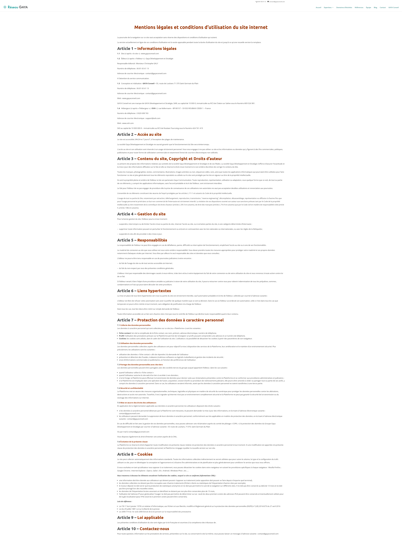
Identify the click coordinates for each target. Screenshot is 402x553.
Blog (375, 7)
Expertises (328, 7)
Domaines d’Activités (344, 7)
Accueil (318, 7)
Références (359, 7)
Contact (383, 7)
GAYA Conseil (393, 7)
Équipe (368, 7)
